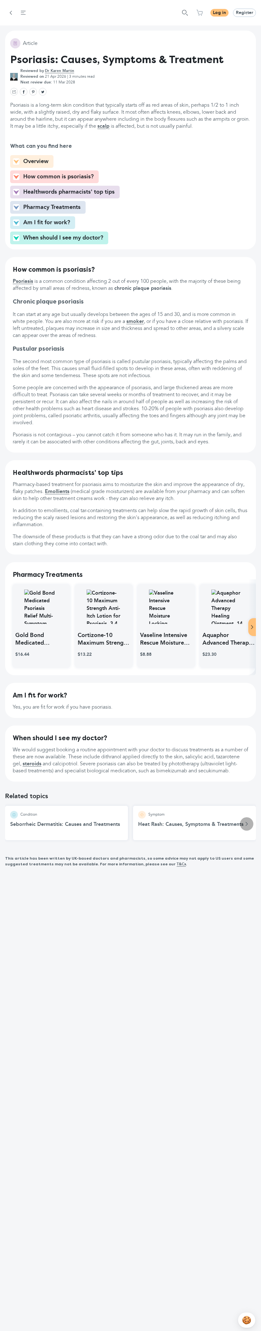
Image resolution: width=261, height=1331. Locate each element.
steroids (32, 764)
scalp (103, 126)
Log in (219, 13)
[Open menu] (23, 13)
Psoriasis (23, 281)
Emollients (57, 491)
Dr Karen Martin (59, 71)
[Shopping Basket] (199, 13)
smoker (135, 321)
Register (244, 13)
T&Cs (181, 864)
